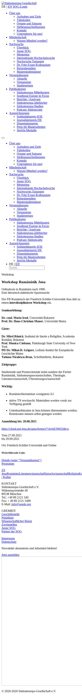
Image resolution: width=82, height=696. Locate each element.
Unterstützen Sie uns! (30, 33)
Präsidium (8, 517)
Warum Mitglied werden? (32, 40)
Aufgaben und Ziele (29, 16)
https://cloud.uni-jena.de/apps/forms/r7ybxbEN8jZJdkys (35, 428)
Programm (8, 463)
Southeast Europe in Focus (33, 95)
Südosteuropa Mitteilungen (33, 92)
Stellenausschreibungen (31, 27)
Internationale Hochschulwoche (36, 58)
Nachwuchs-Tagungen (30, 61)
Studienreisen (25, 85)
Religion (73, 473)
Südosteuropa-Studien (30, 106)
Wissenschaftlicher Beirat (17, 521)
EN (10, 6)
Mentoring (23, 54)
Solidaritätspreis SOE (30, 116)
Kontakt (22, 30)
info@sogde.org (21, 504)
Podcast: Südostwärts (29, 109)
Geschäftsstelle (10, 514)
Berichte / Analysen (28, 99)
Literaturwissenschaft (32, 473)
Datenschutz (9, 541)
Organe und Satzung (29, 23)
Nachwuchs (16, 44)
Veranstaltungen (18, 75)
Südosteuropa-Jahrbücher (32, 102)
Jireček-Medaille (27, 130)
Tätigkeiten (23, 20)
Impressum (8, 538)
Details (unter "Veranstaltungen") (21, 460)
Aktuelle (22, 78)
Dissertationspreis (27, 123)
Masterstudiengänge (29, 71)
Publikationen (17, 89)
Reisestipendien (26, 68)
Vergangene (24, 82)
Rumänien (13, 473)
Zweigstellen (9, 524)
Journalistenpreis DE (29, 120)
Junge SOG (24, 51)
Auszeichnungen (19, 113)
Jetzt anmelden (10, 554)
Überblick (23, 47)
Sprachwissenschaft (56, 473)
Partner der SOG (12, 531)
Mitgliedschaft (17, 37)
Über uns (14, 13)
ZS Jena (4, 472)
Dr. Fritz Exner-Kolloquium (33, 64)
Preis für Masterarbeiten (31, 126)
